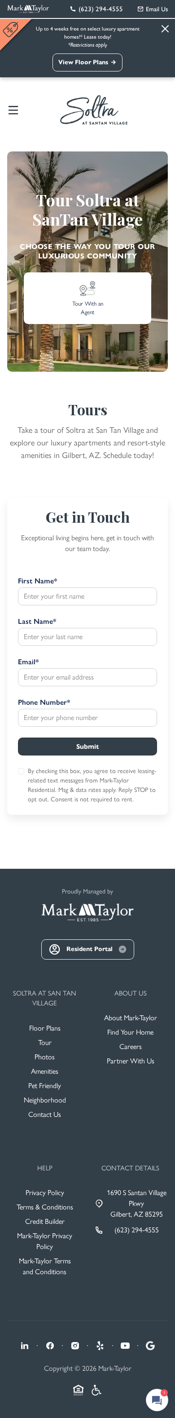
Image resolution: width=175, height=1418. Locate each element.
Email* (28, 662)
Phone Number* (44, 702)
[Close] (165, 28)
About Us (130, 993)
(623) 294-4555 (136, 1230)
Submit (87, 746)
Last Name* (37, 621)
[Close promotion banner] (11, 29)
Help (44, 1168)
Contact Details (130, 1168)
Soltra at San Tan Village (44, 998)
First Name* (37, 581)
